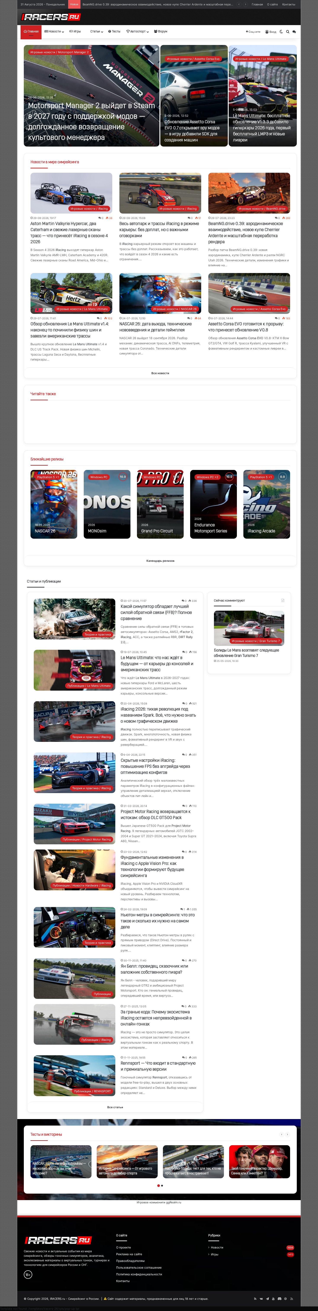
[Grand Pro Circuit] (160, 504)
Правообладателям (130, 1261)
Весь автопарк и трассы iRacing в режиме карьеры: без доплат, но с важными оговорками (159, 230)
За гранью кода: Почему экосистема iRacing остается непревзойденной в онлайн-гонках (156, 1018)
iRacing (61, 250)
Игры (77, 31)
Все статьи (115, 1107)
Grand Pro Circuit (157, 531)
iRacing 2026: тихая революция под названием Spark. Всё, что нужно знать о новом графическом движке (158, 715)
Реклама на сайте (129, 1254)
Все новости (160, 373)
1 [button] (158, 1185)
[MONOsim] (107, 504)
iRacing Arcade (261, 531)
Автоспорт (138, 31)
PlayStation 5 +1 (48, 477)
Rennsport (160, 1077)
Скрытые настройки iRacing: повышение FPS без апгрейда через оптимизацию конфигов (155, 766)
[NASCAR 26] (54, 504)
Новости (54, 31)
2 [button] (162, 1185)
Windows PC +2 (207, 477)
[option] (160, 96)
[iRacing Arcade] (266, 504)
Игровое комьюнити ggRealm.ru (159, 1202)
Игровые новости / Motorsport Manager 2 (60, 52)
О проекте (123, 1247)
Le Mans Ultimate (85, 344)
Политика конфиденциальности (139, 1274)
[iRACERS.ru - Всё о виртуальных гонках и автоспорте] (51, 17)
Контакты (288, 4)
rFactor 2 (186, 632)
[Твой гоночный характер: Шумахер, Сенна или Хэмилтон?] (259, 1161)
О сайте (272, 4)
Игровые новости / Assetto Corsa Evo (193, 59)
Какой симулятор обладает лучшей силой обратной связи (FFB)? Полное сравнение (156, 613)
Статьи (95, 31)
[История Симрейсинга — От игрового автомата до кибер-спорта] (127, 1161)
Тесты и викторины (46, 1135)
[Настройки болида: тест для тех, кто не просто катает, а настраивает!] (193, 1161)
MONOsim (97, 531)
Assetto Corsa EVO (250, 338)
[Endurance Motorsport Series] (213, 504)
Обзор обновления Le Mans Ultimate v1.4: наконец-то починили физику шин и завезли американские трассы (159, 3)
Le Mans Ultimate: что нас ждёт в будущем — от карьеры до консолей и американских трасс (157, 664)
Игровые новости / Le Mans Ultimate (260, 59)
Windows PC (98, 477)
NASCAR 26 (45, 531)
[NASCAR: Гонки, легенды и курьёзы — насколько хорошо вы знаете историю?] (61, 1161)
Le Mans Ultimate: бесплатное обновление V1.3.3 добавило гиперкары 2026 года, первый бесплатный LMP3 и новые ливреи (262, 128)
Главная (257, 4)
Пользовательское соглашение (139, 1267)
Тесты (115, 31)
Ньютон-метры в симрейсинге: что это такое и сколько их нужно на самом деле (158, 921)
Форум (162, 31)
